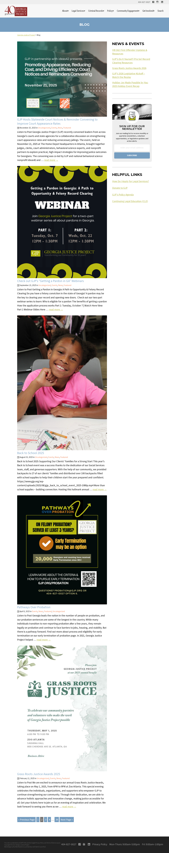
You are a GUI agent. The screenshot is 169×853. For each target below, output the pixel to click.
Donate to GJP (120, 187)
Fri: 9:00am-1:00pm (152, 844)
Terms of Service (51, 843)
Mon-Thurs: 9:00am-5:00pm (124, 844)
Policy (110, 11)
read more (51, 160)
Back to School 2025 (30, 453)
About (64, 11)
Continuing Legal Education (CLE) (130, 201)
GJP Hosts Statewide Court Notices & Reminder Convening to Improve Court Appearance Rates (57, 121)
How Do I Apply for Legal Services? (130, 181)
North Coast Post (41, 847)
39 (57, 819)
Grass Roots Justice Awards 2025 (38, 774)
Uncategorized (44, 127)
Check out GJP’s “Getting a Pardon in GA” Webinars (50, 281)
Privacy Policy (40, 843)
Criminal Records (95, 11)
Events (54, 127)
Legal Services (78, 11)
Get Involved (147, 11)
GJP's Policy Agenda (123, 194)
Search (160, 11)
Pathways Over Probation (33, 607)
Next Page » (67, 819)
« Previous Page (26, 819)
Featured (67, 127)
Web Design (7, 847)
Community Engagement (127, 11)
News (60, 127)
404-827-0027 (144, 2)
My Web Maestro (18, 847)
